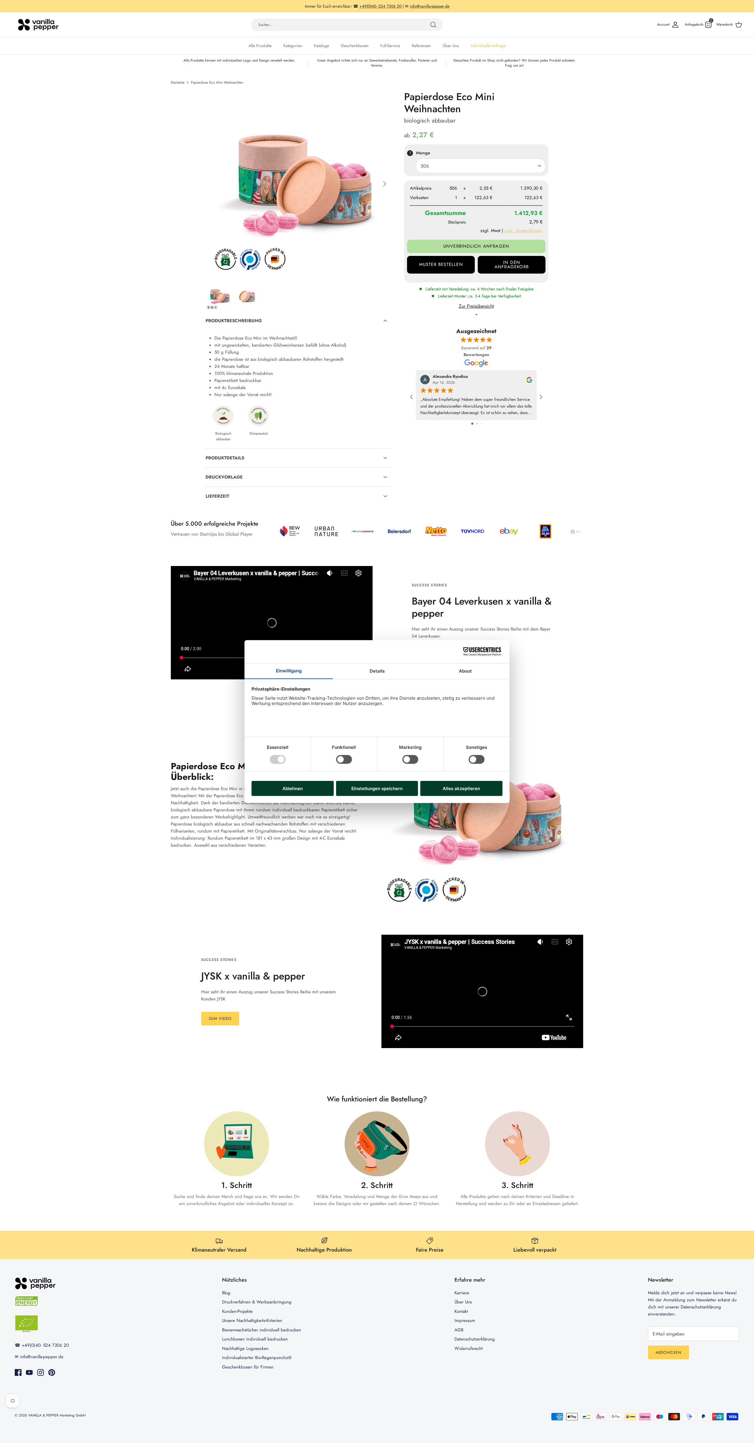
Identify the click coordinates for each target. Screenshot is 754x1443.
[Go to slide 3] (481, 423)
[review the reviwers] (529, 379)
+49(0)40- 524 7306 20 (45, 1345)
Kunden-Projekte (237, 1311)
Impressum (464, 1320)
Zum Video (220, 1018)
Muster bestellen (441, 264)
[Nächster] (384, 183)
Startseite (177, 82)
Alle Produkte (260, 46)
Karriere (461, 1293)
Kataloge (321, 46)
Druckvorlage (224, 477)
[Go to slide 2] (477, 423)
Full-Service (390, 46)
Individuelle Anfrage (488, 46)
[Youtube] (29, 1372)
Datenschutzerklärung (474, 1339)
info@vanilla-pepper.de (41, 1356)
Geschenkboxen (354, 46)
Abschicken (668, 1352)
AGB (458, 1330)
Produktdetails (225, 458)
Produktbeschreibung (234, 320)
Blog (226, 1293)
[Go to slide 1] (472, 424)
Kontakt (461, 1311)
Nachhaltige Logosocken (245, 1348)
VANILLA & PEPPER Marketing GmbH (57, 1415)
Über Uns (451, 46)
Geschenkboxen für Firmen (248, 1367)
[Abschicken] (433, 24)
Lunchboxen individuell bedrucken (255, 1339)
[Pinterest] (51, 1372)
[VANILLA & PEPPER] (38, 24)
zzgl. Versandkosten (524, 230)
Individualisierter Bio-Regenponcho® (257, 1357)
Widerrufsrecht (468, 1348)
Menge (423, 153)
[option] (298, 184)
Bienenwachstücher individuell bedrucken (261, 1330)
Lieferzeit (217, 496)
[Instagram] (40, 1372)
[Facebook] (18, 1372)
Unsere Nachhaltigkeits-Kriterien (252, 1320)
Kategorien (292, 46)
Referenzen (421, 46)
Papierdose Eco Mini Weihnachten (217, 82)
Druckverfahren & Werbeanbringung (257, 1302)
